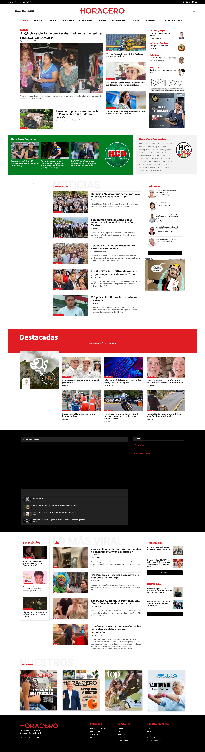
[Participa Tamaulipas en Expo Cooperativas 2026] (178, 550)
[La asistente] (152, 206)
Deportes (110, 50)
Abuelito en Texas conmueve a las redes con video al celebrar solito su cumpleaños (116, 629)
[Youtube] (196, 2)
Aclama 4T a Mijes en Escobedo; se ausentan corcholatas (113, 247)
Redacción (94, 200)
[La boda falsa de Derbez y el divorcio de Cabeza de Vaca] (152, 230)
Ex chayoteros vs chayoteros (162, 70)
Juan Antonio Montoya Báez (165, 231)
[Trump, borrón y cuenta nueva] (181, 35)
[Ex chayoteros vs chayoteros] (181, 72)
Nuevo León (57, 211)
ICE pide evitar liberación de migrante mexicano (115, 299)
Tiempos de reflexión (159, 46)
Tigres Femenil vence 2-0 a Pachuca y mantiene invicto (125, 55)
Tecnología (108, 377)
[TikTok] (190, 2)
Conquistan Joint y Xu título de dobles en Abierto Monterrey (25, 163)
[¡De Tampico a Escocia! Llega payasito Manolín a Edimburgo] (70, 582)
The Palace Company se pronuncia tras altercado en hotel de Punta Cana (115, 602)
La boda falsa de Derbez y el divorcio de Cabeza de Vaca (167, 228)
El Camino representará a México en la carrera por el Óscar (35, 614)
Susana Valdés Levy (162, 195)
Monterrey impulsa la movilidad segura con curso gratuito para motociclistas (121, 416)
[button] (194, 11)
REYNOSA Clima (140, 445)
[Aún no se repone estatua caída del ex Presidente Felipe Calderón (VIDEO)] (36, 119)
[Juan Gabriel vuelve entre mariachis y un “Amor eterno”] (35, 552)
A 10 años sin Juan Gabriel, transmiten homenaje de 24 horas (33, 589)
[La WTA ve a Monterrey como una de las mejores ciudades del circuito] (85, 150)
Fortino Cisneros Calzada (164, 242)
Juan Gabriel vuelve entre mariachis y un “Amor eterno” (32, 563)
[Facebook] (184, 2)
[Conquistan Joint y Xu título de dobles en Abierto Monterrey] (25, 150)
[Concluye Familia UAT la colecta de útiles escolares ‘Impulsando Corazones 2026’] (178, 563)
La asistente (161, 203)
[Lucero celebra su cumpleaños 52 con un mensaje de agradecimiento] (166, 367)
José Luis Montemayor (62, 120)
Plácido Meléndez (96, 277)
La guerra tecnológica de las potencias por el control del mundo (167, 216)
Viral (55, 567)
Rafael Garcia (108, 385)
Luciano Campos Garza (98, 252)
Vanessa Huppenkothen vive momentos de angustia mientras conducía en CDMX (116, 552)
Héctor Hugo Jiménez (156, 38)
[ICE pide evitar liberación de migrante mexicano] (70, 305)
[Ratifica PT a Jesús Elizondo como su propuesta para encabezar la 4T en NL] (70, 279)
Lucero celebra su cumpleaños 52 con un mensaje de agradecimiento (165, 381)
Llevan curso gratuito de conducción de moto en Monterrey (158, 603)
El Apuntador (153, 48)
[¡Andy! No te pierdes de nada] (181, 60)
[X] (193, 2)
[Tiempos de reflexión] (181, 47)
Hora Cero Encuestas (152, 139)
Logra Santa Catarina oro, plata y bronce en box (79, 415)
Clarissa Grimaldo (96, 607)
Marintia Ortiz (95, 558)
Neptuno (152, 73)
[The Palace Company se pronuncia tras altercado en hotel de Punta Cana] (70, 608)
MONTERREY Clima (141, 453)
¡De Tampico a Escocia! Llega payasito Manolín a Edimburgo (115, 576)
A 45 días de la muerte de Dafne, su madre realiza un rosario (61, 35)
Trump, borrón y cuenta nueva (160, 34)
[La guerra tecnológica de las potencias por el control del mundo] (152, 218)
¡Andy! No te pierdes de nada (162, 58)
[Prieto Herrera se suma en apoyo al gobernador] (81, 367)
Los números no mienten (166, 239)
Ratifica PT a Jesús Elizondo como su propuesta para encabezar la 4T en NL (115, 273)
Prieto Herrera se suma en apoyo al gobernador (80, 381)
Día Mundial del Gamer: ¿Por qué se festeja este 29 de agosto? (123, 381)
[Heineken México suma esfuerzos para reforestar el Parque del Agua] (70, 202)
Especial (22, 41)
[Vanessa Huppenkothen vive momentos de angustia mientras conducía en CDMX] (70, 557)
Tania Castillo (95, 581)
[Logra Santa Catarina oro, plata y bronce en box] (81, 400)
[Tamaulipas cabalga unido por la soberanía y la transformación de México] (70, 227)
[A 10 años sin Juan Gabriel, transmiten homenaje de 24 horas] (35, 577)
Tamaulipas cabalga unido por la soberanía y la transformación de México (112, 222)
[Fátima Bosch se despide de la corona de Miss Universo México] (126, 100)
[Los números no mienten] (152, 242)
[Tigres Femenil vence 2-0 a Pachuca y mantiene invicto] (126, 42)
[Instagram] (187, 2)
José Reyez (159, 221)
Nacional (23, 128)
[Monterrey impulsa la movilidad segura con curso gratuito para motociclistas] (123, 400)
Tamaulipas (24, 29)
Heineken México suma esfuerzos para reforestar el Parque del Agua (115, 195)
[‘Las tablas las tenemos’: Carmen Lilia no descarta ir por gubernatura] (126, 71)
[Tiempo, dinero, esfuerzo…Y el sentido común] (152, 194)
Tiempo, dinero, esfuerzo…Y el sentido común (168, 191)
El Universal (94, 303)
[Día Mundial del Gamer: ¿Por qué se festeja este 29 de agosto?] (123, 367)
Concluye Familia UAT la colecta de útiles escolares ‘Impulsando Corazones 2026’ (159, 563)
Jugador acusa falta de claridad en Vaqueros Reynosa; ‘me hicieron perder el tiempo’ (52, 164)
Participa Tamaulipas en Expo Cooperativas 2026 (158, 548)
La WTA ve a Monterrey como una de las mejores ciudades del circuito (84, 163)
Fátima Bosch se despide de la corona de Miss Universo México (125, 112)
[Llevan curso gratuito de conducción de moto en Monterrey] (178, 604)
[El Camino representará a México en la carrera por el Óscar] (35, 603)
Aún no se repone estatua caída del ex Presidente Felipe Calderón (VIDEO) (77, 114)
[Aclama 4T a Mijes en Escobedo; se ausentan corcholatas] (70, 253)
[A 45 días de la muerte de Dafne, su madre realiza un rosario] (61, 68)
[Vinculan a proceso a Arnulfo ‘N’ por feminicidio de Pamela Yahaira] (178, 592)
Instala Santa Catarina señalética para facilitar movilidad (164, 415)
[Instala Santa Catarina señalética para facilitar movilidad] (166, 400)
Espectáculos (111, 108)
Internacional (58, 315)
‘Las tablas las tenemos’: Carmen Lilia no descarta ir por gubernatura (126, 84)
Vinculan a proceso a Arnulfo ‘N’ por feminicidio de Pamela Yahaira (159, 591)
